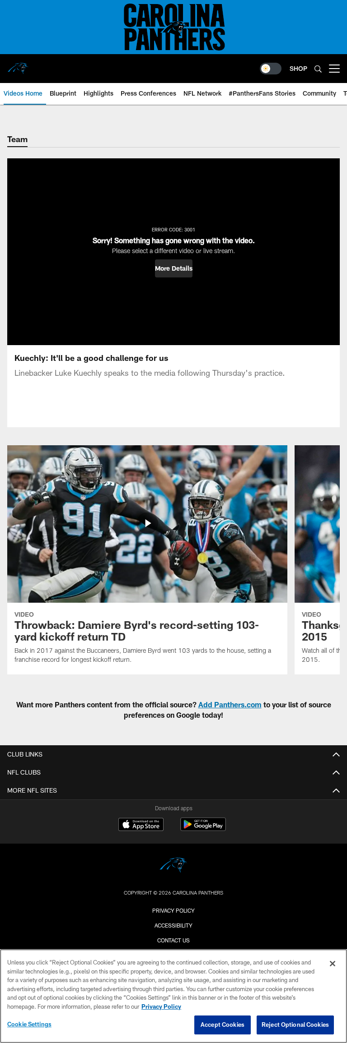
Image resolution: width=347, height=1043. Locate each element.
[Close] (332, 964)
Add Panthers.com (230, 704)
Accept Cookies (222, 1024)
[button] (173, 268)
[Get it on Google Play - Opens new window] (203, 829)
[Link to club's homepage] (18, 65)
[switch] (270, 68)
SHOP (298, 68)
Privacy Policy (173, 910)
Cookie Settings (29, 1024)
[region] (173, 996)
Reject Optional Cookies (295, 1024)
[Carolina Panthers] (173, 866)
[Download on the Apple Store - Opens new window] (141, 825)
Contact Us (173, 940)
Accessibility (173, 925)
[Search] (318, 69)
